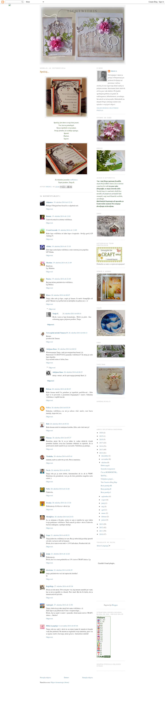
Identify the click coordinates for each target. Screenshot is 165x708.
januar (103, 520)
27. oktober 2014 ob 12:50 (63, 605)
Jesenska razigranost (108, 469)
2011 (101, 531)
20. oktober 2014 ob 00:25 (73, 372)
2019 (101, 436)
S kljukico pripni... (107, 479)
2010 (101, 534)
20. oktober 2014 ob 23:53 (64, 516)
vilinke (48, 246)
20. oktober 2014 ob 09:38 (60, 470)
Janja (48, 553)
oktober (104, 462)
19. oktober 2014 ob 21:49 (62, 262)
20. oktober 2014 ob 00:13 (78, 333)
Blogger (114, 605)
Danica (48, 279)
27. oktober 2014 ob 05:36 (63, 586)
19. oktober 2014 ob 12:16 (63, 202)
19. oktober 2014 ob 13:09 (67, 230)
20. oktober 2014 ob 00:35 (61, 389)
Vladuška (49, 456)
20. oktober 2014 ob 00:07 (60, 295)
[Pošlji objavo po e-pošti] (61, 187)
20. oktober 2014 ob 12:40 (60, 489)
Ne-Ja (48, 470)
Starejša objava (87, 677)
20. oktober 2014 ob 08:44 (72, 313)
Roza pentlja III (106, 485)
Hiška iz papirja (52, 625)
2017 (101, 443)
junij (103, 503)
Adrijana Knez (51, 349)
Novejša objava (45, 677)
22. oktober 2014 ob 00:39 (63, 570)
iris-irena (49, 570)
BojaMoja (49, 586)
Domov (66, 677)
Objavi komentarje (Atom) (60, 682)
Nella (48, 488)
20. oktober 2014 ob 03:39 (61, 407)
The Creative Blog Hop (109, 482)
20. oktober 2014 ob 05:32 (59, 424)
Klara (48, 295)
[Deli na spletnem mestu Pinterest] (71, 187)
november (105, 459)
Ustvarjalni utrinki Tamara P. (57, 332)
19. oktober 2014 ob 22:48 (61, 279)
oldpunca (49, 202)
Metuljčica (50, 516)
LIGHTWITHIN (83, 11)
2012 (101, 527)
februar (104, 516)
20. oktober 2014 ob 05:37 (61, 438)
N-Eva (48, 407)
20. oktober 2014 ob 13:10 (61, 503)
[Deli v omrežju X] (66, 187)
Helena (48, 389)
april (103, 510)
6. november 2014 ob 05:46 (68, 626)
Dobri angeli (105, 465)
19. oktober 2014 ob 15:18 (61, 246)
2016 (101, 446)
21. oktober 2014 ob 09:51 (60, 535)
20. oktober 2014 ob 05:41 (63, 456)
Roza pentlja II (106, 489)
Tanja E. (55, 313)
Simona (49, 437)
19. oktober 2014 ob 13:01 (61, 216)
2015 (101, 449)
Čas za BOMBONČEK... (109, 472)
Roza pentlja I (106, 492)
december (105, 456)
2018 (101, 439)
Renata (48, 216)
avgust (103, 500)
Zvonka (49, 502)
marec (103, 513)
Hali (47, 423)
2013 (101, 524)
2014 (101, 453)
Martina (49, 262)
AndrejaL (49, 605)
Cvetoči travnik (51, 230)
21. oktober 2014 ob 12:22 (60, 554)
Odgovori (49, 209)
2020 (101, 433)
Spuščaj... (104, 475)
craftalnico (73, 179)
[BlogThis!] (63, 187)
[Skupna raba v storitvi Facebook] (68, 187)
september (105, 496)
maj (102, 506)
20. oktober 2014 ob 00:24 (67, 349)
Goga (48, 535)
